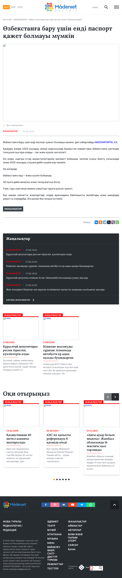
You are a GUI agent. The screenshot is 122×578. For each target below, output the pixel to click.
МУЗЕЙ (51, 530)
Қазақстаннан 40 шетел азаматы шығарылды (18, 438)
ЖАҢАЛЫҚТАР (20, 19)
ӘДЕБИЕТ (53, 521)
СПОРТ (72, 540)
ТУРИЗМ (52, 559)
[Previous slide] (108, 397)
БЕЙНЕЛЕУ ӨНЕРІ (53, 549)
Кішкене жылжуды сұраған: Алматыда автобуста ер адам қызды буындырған (49, 265)
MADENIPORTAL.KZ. (106, 142)
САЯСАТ (73, 545)
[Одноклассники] (100, 222)
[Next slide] (115, 397)
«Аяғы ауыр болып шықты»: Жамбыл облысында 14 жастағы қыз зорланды (101, 442)
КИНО (50, 542)
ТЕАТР (51, 525)
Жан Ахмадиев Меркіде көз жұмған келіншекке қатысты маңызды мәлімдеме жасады (55, 289)
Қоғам (71, 549)
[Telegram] (105, 222)
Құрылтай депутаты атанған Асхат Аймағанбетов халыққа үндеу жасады (47, 277)
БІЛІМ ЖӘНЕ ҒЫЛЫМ (75, 536)
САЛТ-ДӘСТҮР (52, 555)
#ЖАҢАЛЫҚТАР (13, 209)
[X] (109, 222)
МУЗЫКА (52, 538)
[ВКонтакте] (96, 222)
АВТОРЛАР (74, 530)
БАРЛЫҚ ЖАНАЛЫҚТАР (18, 300)
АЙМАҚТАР (75, 525)
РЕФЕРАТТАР (55, 564)
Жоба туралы (12, 521)
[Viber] (113, 222)
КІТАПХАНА (54, 534)
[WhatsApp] (117, 222)
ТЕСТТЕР (52, 568)
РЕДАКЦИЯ (9, 530)
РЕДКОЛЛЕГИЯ (12, 525)
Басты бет (7, 19)
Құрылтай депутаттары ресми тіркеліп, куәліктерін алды (39, 254)
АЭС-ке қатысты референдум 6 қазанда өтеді (59, 438)
